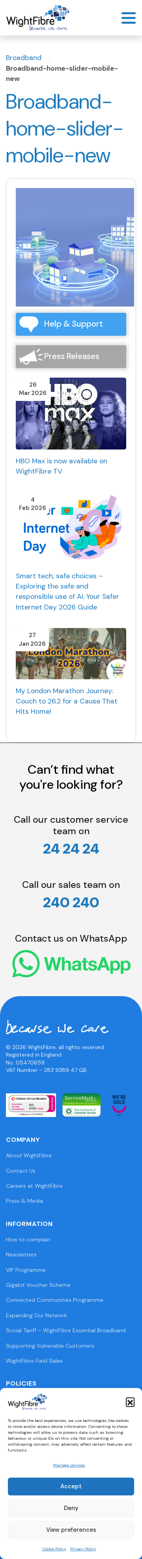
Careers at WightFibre (34, 1185)
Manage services (69, 1465)
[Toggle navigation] (128, 18)
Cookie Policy (54, 1548)
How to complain (28, 1239)
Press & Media (24, 1200)
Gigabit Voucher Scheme (38, 1284)
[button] (130, 1402)
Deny (71, 1508)
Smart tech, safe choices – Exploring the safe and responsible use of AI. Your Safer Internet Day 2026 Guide (67, 591)
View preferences (71, 1530)
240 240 (71, 902)
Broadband (23, 57)
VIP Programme (26, 1269)
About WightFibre (29, 1155)
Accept (71, 1486)
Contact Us (21, 1170)
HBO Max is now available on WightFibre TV (61, 466)
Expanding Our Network (36, 1315)
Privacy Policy (83, 1548)
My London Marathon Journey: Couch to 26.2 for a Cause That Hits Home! (67, 701)
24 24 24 (71, 848)
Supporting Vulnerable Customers (50, 1345)
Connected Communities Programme (54, 1299)
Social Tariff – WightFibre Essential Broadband (66, 1330)
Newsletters (21, 1254)
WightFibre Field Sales (34, 1360)
